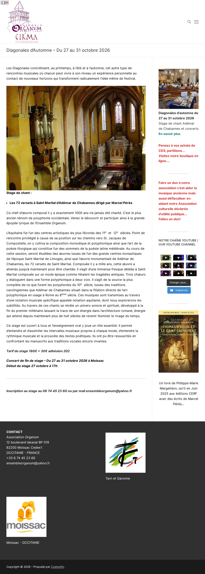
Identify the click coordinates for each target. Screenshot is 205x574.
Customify (57, 566)
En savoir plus (169, 134)
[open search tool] (189, 22)
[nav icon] (196, 22)
